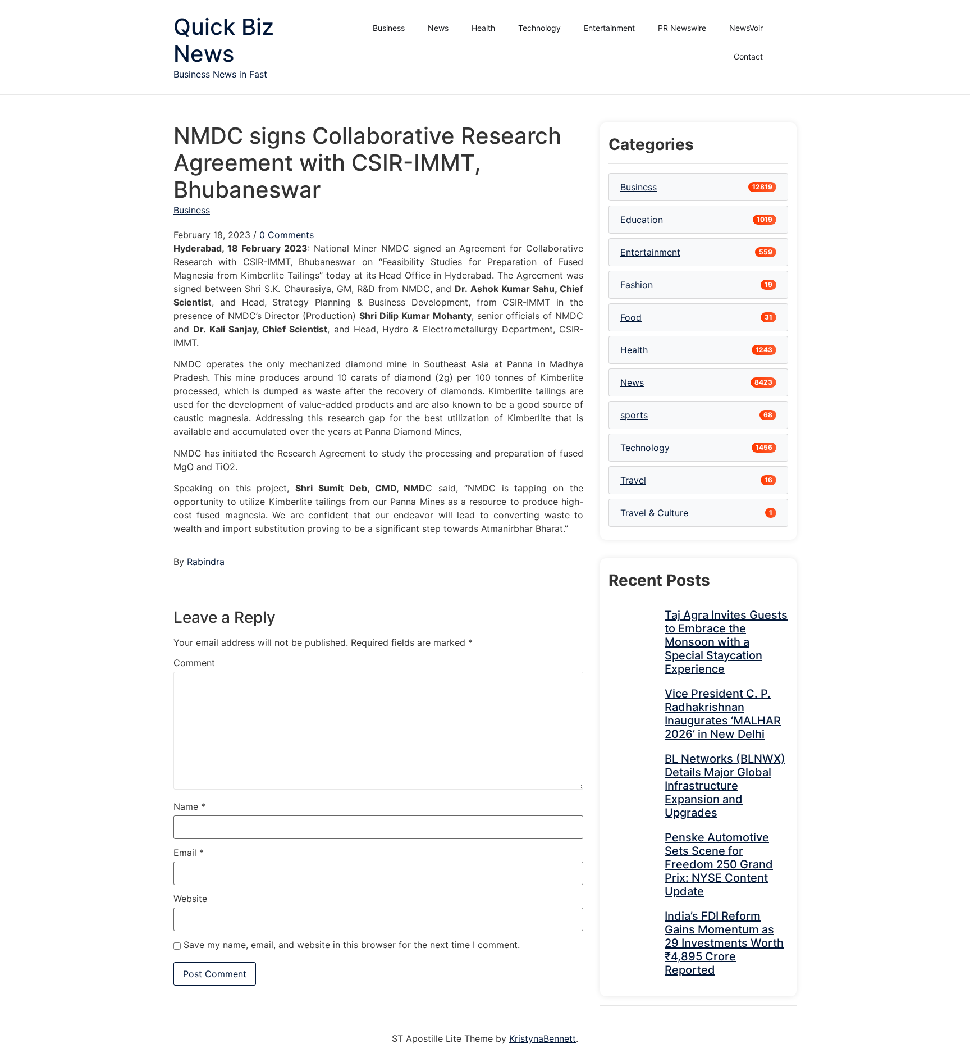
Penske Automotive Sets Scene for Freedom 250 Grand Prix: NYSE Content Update (719, 864)
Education (641, 219)
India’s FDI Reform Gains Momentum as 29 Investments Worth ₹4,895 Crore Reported (724, 943)
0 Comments (286, 234)
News (438, 28)
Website (190, 898)
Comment (194, 662)
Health (483, 28)
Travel (633, 480)
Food (631, 317)
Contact (748, 56)
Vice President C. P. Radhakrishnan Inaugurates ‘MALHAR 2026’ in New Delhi (723, 714)
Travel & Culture (654, 512)
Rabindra (206, 561)
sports (634, 415)
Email (188, 852)
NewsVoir (746, 28)
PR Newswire (682, 28)
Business (389, 28)
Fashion (636, 284)
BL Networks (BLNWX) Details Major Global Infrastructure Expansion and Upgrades (725, 785)
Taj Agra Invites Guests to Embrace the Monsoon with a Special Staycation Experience (726, 642)
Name (189, 806)
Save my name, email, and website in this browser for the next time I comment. (352, 944)
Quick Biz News (223, 40)
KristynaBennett (542, 1038)
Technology (539, 28)
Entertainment (609, 28)
